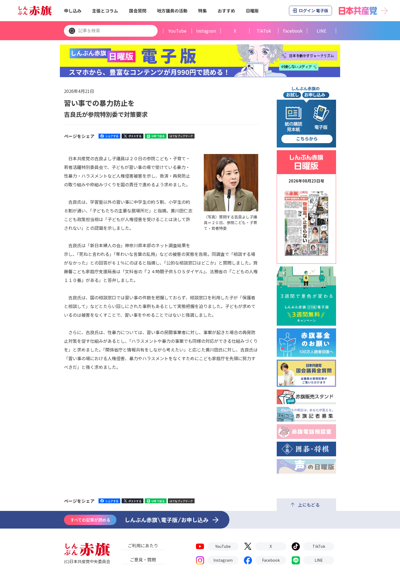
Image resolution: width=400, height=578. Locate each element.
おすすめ (226, 10)
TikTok (264, 31)
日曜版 (252, 10)
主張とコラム (105, 10)
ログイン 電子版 (313, 10)
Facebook (293, 31)
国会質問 (137, 10)
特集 (202, 10)
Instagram (206, 31)
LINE (321, 31)
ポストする (134, 136)
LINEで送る (158, 136)
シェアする (111, 136)
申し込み (72, 10)
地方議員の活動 (172, 10)
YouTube (177, 31)
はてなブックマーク (181, 136)
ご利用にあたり (143, 545)
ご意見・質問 (143, 559)
